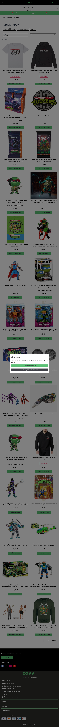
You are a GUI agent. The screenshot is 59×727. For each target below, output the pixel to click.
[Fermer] (47, 356)
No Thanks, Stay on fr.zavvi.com (29, 370)
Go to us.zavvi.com (29, 366)
